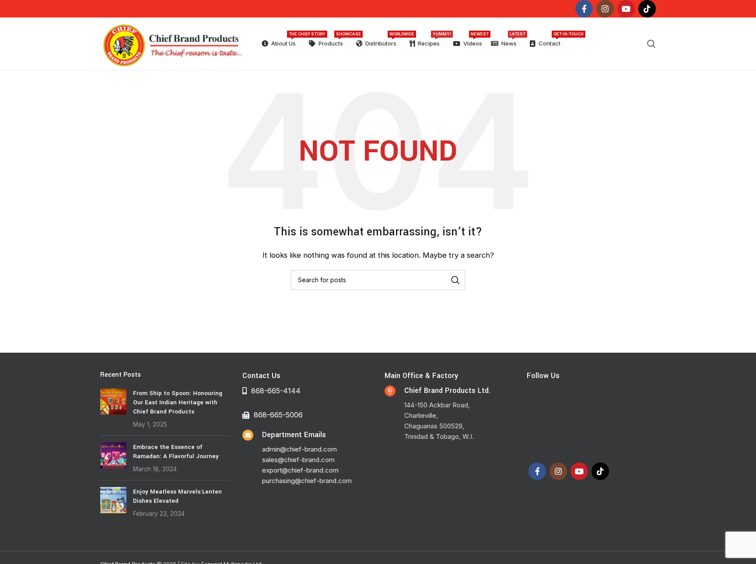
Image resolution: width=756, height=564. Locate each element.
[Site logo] (172, 43)
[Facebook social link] (584, 9)
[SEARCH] (455, 280)
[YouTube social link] (626, 9)
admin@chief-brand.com (299, 449)
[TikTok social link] (647, 9)
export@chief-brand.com (300, 470)
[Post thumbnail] (113, 409)
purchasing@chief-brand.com (307, 480)
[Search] (651, 44)
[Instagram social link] (605, 9)
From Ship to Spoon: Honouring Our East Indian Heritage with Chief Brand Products (177, 402)
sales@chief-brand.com (298, 459)
